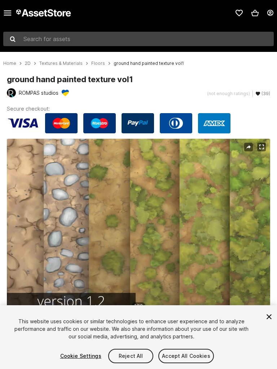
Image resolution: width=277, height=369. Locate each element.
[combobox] (138, 39)
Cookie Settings (80, 356)
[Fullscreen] (261, 147)
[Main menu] (7, 13)
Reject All (131, 356)
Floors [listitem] (98, 63)
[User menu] (270, 13)
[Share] (248, 147)
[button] (255, 13)
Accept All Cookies (186, 356)
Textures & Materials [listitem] (61, 63)
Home (9, 63)
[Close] (269, 317)
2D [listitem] (28, 63)
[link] (239, 13)
